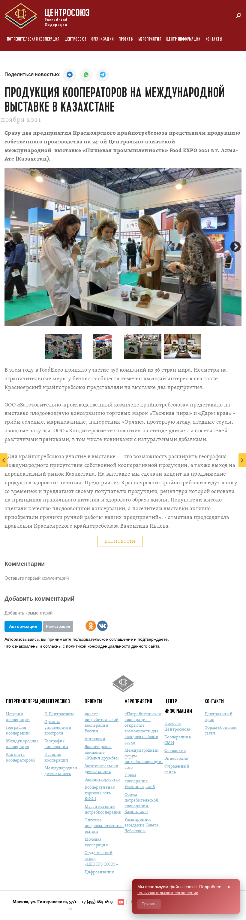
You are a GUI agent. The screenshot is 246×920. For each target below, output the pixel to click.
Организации (102, 39)
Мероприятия (149, 39)
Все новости (120, 541)
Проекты (125, 39)
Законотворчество (102, 779)
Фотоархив (175, 750)
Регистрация (58, 626)
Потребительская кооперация (33, 39)
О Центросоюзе (59, 714)
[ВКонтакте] (102, 626)
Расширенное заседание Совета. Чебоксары (142, 825)
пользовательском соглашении (167, 892)
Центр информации (183, 39)
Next (236, 247)
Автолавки (95, 739)
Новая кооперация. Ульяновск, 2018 (139, 781)
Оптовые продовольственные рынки (104, 826)
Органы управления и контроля (57, 727)
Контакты (214, 39)
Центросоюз (75, 39)
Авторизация (23, 626)
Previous (10, 247)
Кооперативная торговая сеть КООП (100, 793)
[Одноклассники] (91, 626)
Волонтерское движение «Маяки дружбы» (102, 752)
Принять (149, 904)
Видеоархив (176, 758)
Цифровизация (99, 872)
